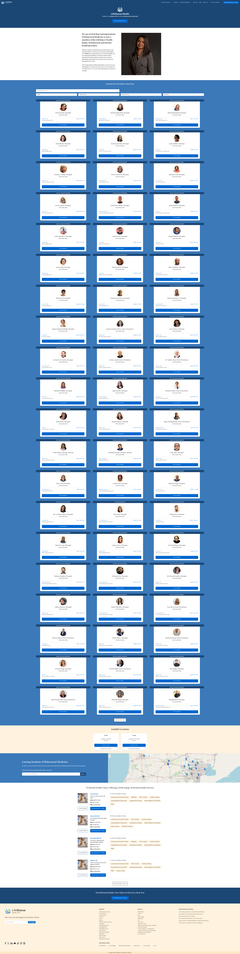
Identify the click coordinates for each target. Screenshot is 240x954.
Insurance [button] (183, 94)
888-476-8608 (81, 211)
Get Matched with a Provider (231, 2)
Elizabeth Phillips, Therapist (63, 391)
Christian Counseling (154, 797)
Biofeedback (134, 797)
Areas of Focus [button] (141, 94)
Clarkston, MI (102, 674)
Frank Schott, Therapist (176, 514)
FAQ (138, 920)
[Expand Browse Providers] (171, 2)
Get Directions (96, 804)
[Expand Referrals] (208, 2)
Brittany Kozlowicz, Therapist (176, 298)
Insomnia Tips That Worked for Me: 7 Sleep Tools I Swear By (190, 918)
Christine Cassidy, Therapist (63, 174)
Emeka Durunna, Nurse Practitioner (176, 638)
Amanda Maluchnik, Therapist (120, 113)
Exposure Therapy (115, 826)
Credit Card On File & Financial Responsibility (147, 930)
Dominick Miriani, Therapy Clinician (120, 452)
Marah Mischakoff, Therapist (177, 113)
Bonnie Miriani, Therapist (177, 236)
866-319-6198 (138, 118)
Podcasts (139, 913)
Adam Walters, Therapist (177, 205)
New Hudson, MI (102, 180)
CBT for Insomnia (143, 797)
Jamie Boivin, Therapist (120, 391)
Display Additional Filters (198, 90)
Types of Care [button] (99, 94)
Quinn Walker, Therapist (177, 144)
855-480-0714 (138, 149)
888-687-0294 (81, 180)
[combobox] (51, 774)
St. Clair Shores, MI (103, 520)
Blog (139, 915)
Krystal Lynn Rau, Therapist (120, 144)
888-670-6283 (194, 180)
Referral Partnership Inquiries (124, 945)
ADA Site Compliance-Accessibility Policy (146, 928)
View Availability (63, 124)
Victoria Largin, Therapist (63, 669)
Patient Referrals (141, 911)
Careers (154, 945)
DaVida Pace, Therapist (120, 236)
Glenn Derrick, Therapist (63, 113)
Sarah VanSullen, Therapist (120, 607)
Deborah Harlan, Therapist (176, 545)
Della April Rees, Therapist (63, 236)
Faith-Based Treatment (127, 826)
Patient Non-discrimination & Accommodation (147, 925)
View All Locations (120, 883)
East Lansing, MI (102, 396)
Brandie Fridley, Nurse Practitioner (177, 391)
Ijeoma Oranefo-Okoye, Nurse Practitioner (120, 329)
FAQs (85, 70)
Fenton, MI (44, 211)
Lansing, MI (158, 242)
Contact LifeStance (146, 945)
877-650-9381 (195, 118)
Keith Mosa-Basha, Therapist (120, 205)
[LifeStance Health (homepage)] (6, 2)
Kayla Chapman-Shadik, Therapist (63, 329)
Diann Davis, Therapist (63, 298)
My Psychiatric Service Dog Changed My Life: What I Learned (191, 914)
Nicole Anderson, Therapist (120, 174)
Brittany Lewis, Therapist (177, 174)
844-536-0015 (81, 118)
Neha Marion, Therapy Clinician (63, 452)
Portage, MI (101, 149)
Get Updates (32, 922)
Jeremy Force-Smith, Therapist (63, 360)
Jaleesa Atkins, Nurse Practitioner (63, 638)
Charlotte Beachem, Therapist (120, 298)
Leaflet (226, 782)
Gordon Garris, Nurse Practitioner (120, 360)
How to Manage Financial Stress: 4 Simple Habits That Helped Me (191, 911)
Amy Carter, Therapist (63, 483)
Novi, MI (44, 427)
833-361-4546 (138, 180)
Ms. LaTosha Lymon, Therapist (63, 514)
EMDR (112, 804)
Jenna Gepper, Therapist (63, 205)
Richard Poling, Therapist (177, 483)
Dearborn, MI (45, 118)
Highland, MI (44, 149)
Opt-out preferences (141, 933)
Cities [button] (56, 94)
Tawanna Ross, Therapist (120, 267)
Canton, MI (158, 149)
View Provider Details (63, 114)
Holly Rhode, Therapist (63, 144)
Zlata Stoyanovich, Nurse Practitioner (63, 700)
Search (83, 774)
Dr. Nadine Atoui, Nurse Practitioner (176, 360)
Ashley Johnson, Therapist (63, 607)
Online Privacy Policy (142, 923)
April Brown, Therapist (63, 422)
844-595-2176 (138, 211)
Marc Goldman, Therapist (177, 267)
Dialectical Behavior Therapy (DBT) (152, 800)
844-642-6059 (137, 520)
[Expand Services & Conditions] (190, 2)
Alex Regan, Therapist (177, 669)
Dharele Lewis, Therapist (63, 545)
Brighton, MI (45, 180)
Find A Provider (105, 745)
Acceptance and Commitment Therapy (119, 797)
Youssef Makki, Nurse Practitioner (120, 669)
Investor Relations (112, 945)
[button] (165, 2)
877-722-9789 (81, 643)
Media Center (140, 918)
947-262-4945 (97, 822)
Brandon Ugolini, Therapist (63, 576)
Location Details (83, 808)
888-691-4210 (195, 149)
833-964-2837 (81, 149)
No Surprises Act (136, 945)
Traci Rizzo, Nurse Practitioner (177, 607)
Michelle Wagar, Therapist (120, 700)
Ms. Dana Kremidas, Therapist (177, 576)
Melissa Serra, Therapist (120, 576)
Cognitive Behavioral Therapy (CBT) (119, 800)
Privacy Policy (140, 922)
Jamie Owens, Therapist (120, 545)
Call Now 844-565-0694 (134, 748)
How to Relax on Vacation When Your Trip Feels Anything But (190, 922)
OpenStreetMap (233, 782)
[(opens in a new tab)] (5, 943)
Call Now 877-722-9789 (105, 748)
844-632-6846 (81, 427)
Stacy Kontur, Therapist (176, 329)
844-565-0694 (194, 242)
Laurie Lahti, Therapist (63, 267)
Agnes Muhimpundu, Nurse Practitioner (177, 422)
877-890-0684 (137, 674)
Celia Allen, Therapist (177, 452)
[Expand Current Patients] (220, 2)
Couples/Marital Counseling (136, 800)
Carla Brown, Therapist (120, 483)
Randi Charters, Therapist (120, 422)
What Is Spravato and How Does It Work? (187, 916)
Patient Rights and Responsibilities (144, 932)
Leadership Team (102, 945)
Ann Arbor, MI (159, 180)
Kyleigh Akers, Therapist (177, 700)
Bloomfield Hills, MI (103, 211)
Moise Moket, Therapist (120, 638)
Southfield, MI (159, 118)
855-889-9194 (138, 396)
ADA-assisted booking (142, 927)
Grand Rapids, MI (102, 118)
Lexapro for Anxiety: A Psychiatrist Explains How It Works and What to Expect (194, 920)
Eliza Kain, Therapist (120, 514)
